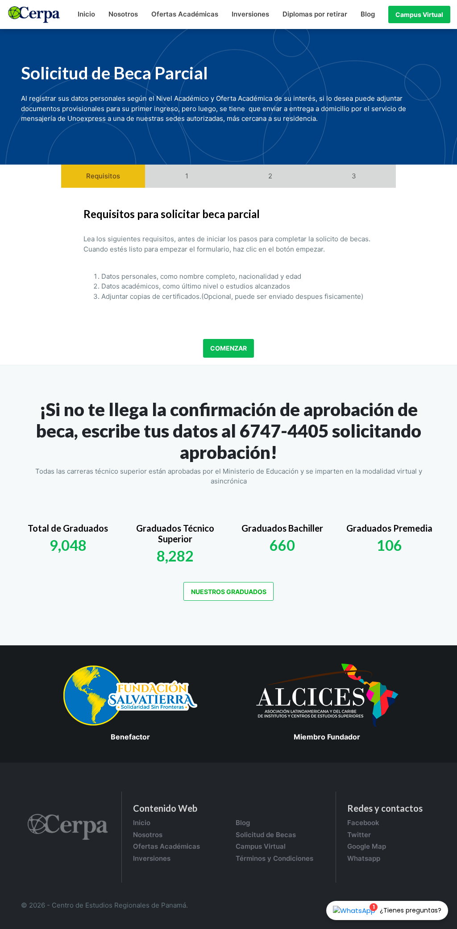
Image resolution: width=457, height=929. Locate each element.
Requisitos (103, 176)
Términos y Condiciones (274, 858)
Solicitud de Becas (266, 834)
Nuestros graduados (228, 591)
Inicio (86, 14)
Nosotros (123, 14)
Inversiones (250, 14)
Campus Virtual (419, 14)
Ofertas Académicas (184, 14)
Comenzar (228, 348)
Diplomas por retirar (315, 14)
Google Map (366, 846)
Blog (368, 14)
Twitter (359, 834)
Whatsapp (363, 858)
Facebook (363, 822)
